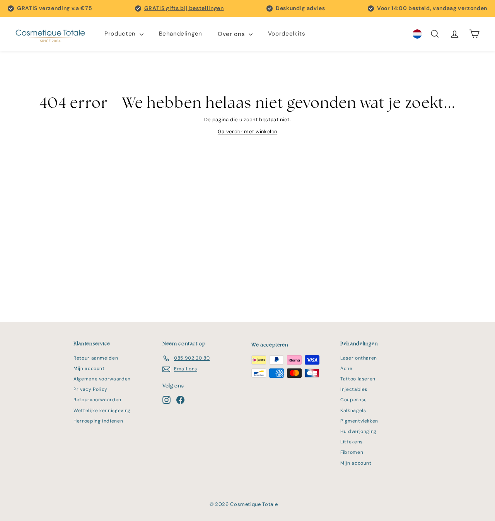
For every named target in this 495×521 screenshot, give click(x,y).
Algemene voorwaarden (102, 379)
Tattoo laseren (358, 379)
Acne (346, 368)
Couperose (353, 400)
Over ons (232, 34)
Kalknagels (353, 410)
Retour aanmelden (95, 358)
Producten (121, 34)
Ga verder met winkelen (247, 131)
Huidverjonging (358, 431)
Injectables (353, 389)
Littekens (351, 442)
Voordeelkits (287, 34)
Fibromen (351, 452)
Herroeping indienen (98, 421)
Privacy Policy (90, 389)
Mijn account (89, 368)
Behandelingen (180, 34)
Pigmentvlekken (359, 421)
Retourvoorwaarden (97, 400)
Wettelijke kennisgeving (102, 410)
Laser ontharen (358, 358)
